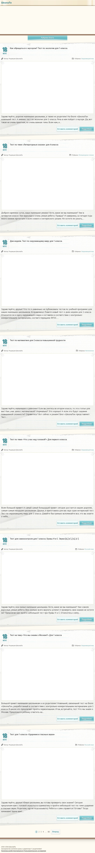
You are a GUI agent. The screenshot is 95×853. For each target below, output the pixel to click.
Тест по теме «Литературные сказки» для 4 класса (34, 145)
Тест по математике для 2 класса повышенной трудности (37, 340)
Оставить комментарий (67, 129)
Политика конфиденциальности (12, 851)
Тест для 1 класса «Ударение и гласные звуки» (32, 734)
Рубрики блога (47, 38)
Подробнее (87, 129)
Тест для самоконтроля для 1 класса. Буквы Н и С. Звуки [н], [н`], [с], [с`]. (44, 539)
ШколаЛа (6, 2)
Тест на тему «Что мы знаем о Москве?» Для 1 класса (36, 635)
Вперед (55, 831)
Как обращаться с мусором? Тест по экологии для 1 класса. (39, 48)
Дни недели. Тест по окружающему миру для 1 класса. (36, 241)
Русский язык (89, 549)
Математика (89, 351)
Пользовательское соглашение (35, 851)
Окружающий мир (87, 58)
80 (48, 832)
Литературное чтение (86, 155)
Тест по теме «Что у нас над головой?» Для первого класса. (38, 439)
